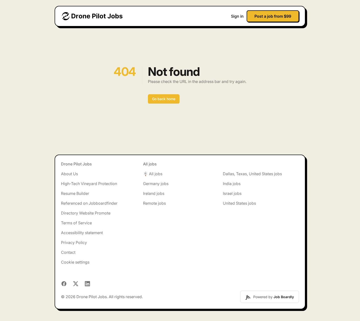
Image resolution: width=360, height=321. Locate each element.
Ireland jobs (153, 193)
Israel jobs (232, 193)
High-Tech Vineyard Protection (89, 183)
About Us (69, 173)
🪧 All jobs (152, 173)
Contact (68, 252)
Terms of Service (76, 222)
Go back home (163, 99)
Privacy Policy (74, 242)
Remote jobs (154, 203)
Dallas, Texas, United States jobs (252, 173)
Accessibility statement (82, 232)
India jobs (231, 183)
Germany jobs (155, 183)
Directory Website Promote (85, 213)
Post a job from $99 (272, 16)
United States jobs (239, 203)
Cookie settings (75, 262)
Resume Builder (75, 193)
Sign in (237, 16)
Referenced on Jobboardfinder (89, 203)
